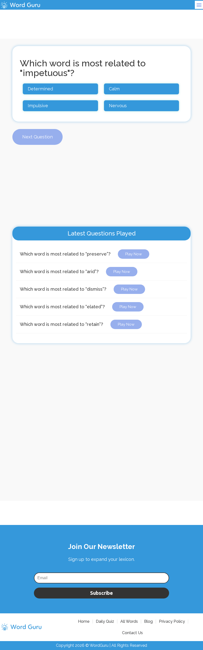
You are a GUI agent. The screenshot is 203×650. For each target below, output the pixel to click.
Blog (148, 621)
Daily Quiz (105, 621)
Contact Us (132, 632)
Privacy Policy (172, 621)
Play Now (133, 254)
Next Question (37, 136)
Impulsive (38, 105)
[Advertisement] (101, 21)
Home (84, 621)
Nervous (118, 105)
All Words (129, 621)
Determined (40, 88)
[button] (199, 5)
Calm (114, 88)
